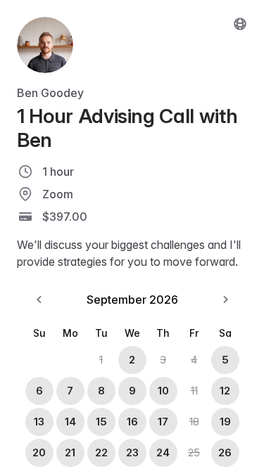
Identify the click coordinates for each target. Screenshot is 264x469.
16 (132, 421)
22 (101, 452)
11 (194, 390)
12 (225, 390)
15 (101, 421)
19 (225, 421)
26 (225, 452)
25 (194, 452)
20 (39, 452)
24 (163, 452)
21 (70, 452)
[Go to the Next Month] (225, 299)
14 (70, 421)
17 (163, 421)
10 (163, 390)
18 (194, 421)
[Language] (240, 23)
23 (132, 452)
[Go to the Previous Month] (39, 299)
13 (39, 421)
